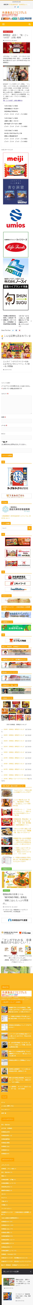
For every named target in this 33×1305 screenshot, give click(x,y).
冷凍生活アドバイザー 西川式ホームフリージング (15, 1261)
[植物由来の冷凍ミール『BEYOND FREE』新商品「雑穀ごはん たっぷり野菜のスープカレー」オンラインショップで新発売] (16, 873)
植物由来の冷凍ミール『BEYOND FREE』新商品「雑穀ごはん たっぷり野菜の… (15, 899)
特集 (2, 1176)
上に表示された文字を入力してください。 (14, 444)
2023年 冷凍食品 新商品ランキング (14, 735)
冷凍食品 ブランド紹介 (7, 1168)
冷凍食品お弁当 (5, 1132)
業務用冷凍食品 (5, 1190)
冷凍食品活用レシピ (6, 1135)
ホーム (3, 1102)
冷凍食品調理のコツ (6, 1243)
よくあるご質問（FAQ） (7, 1106)
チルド (3, 1197)
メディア (3, 1165)
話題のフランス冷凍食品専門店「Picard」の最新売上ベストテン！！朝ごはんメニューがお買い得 (20, 1054)
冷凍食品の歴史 (5, 1142)
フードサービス (5, 1208)
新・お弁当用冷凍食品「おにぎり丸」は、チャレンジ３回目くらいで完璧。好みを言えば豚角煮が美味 (20, 1045)
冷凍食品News (6, 890)
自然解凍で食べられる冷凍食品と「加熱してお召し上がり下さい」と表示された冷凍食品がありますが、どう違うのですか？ (20, 1010)
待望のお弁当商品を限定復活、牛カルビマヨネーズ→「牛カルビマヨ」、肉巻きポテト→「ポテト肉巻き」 (20, 1080)
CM (2, 1194)
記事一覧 (3, 1113)
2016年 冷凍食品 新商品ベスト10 (13, 775)
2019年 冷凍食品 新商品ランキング (14, 758)
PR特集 (3, 1205)
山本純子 (15, 40)
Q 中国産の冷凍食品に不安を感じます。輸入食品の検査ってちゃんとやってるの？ (22, 859)
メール (4, 425)
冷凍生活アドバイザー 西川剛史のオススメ (13, 1258)
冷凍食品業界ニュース (7, 1250)
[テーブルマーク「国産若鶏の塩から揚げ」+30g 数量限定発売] (7, 1293)
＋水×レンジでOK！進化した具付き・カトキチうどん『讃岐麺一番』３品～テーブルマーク (22, 830)
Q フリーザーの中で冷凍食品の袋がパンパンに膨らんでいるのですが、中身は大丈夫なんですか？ (20, 1036)
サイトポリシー (5, 1109)
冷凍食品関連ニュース (7, 1183)
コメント (4, 394)
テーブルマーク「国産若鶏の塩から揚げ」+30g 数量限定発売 (23, 1296)
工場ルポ (3, 1201)
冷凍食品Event (5, 1153)
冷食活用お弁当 (5, 1187)
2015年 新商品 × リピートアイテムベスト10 (16, 778)
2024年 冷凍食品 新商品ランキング (14, 729)
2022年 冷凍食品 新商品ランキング (14, 741)
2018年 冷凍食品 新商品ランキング (14, 763)
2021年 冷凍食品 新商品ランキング (14, 746)
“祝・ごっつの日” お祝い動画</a (12, 100)
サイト (3, 434)
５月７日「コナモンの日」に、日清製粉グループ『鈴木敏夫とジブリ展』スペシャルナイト (24, 321)
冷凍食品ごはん (5, 1146)
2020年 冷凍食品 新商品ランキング (14, 752)
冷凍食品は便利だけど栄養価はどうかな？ (20, 1060)
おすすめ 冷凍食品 (6, 1128)
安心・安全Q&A (5, 1124)
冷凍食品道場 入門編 (7, 1179)
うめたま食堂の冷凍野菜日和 (9, 1218)
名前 (3, 417)
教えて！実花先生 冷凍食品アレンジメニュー (13, 1265)
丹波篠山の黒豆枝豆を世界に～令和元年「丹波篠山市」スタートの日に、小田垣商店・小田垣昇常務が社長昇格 (9, 320)
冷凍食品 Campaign (8, 31)
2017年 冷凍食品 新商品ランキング (14, 769)
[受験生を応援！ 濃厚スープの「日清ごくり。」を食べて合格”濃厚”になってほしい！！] (8, 1279)
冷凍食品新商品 (5, 1139)
